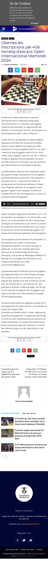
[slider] (42, 204)
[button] (44, 29)
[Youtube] (30, 540)
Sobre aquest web (12, 549)
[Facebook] (17, 540)
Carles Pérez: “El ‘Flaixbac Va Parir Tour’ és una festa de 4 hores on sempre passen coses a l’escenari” (36, 373)
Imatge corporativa (27, 549)
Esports (12, 38)
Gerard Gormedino (11, 64)
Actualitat (5, 38)
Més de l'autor (29, 413)
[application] (24, 204)
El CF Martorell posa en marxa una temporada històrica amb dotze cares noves (31, 447)
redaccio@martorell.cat (30, 524)
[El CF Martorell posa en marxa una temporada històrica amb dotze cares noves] (7, 447)
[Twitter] (24, 540)
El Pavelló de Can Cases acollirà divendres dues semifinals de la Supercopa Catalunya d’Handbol (30, 421)
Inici (2, 35)
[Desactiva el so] (36, 204)
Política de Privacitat (34, 554)
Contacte (39, 549)
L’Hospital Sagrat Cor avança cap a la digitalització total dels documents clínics (10, 373)
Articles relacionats (10, 413)
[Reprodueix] (4, 204)
